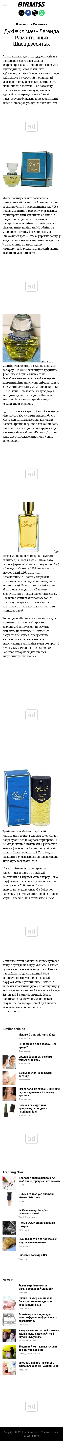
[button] (5, 4)
